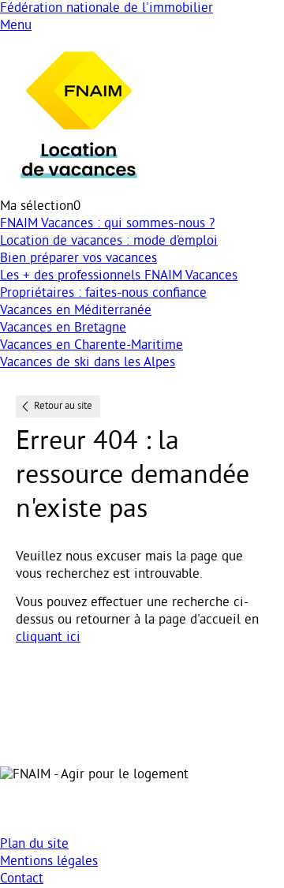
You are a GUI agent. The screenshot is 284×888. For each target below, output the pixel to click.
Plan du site (34, 844)
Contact (21, 879)
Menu (16, 26)
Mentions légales (49, 862)
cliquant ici (48, 637)
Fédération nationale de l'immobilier (106, 8)
